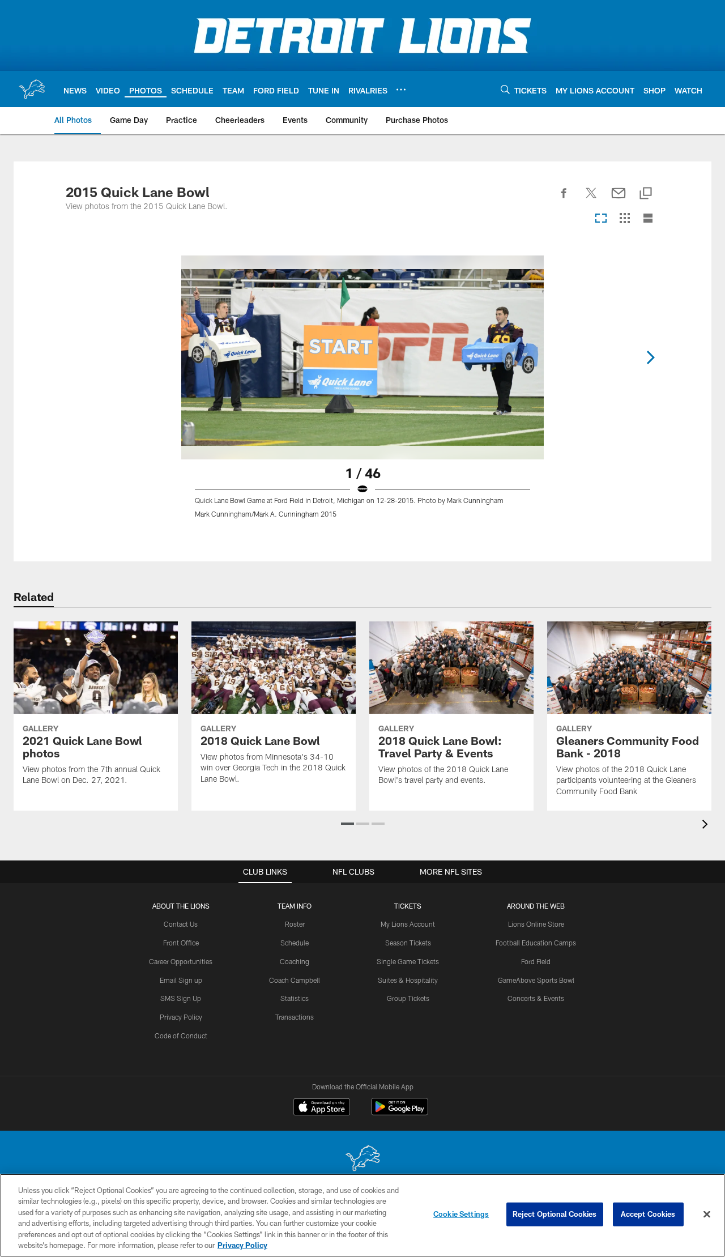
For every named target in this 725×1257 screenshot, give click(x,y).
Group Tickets (408, 998)
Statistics (294, 998)
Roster (295, 924)
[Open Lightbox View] (362, 393)
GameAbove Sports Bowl (536, 980)
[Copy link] (646, 194)
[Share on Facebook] (564, 199)
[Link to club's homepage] (31, 89)
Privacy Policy (181, 1017)
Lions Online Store (536, 924)
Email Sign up (181, 980)
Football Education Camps (536, 943)
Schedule (294, 943)
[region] (362, 1215)
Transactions (294, 1017)
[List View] (648, 219)
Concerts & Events (536, 998)
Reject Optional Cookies (555, 1213)
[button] (347, 824)
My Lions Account (408, 924)
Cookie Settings (461, 1213)
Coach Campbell (294, 980)
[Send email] (618, 199)
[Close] (706, 1214)
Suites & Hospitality (408, 980)
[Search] (505, 89)
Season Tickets (408, 943)
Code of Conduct (181, 1035)
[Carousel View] (601, 219)
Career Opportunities (180, 961)
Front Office (181, 943)
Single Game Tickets (408, 961)
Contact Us (181, 924)
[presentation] (706, 826)
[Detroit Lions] (362, 1159)
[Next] (650, 357)
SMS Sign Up (180, 998)
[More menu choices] (401, 89)
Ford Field (536, 961)
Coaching (294, 961)
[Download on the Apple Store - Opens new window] (322, 1108)
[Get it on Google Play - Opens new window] (400, 1112)
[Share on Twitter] (591, 199)
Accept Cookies (648, 1213)
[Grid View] (624, 219)
